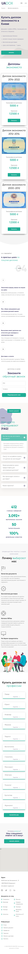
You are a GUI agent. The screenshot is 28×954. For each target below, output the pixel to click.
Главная (3, 8)
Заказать (14, 120)
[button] (11, 53)
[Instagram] (10, 890)
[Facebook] (2, 890)
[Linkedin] (14, 890)
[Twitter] (6, 890)
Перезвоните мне (14, 395)
